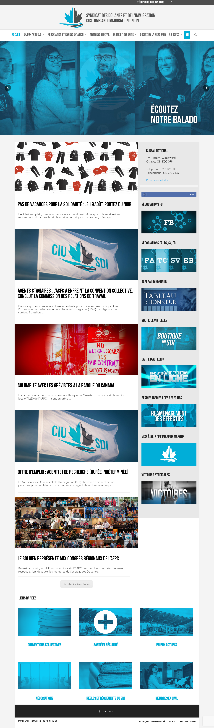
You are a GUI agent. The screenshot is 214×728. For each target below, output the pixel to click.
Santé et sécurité (123, 35)
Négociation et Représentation (66, 35)
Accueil (16, 35)
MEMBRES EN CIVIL (167, 698)
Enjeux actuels (32, 35)
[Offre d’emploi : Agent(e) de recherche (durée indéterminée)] (76, 436)
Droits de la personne (153, 35)
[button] (196, 35)
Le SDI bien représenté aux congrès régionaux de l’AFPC (68, 558)
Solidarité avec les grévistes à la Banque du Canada (66, 385)
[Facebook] (171, 2)
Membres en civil (100, 35)
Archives (173, 721)
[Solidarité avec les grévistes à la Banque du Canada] (76, 349)
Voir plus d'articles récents (76, 584)
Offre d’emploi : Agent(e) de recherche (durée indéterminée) (73, 472)
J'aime (191, 194)
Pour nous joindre (157, 180)
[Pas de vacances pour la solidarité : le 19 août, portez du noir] (76, 168)
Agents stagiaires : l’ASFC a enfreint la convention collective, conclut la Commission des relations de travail (75, 294)
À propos (174, 35)
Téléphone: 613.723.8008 (150, 2)
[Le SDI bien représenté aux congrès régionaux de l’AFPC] (76, 522)
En (187, 35)
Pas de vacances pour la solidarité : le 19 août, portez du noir (74, 204)
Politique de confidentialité (152, 721)
